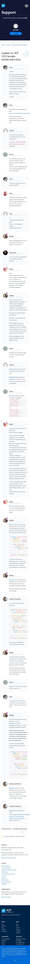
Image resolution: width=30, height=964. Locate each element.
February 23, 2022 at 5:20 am (16, 132)
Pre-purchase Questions (8, 874)
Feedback (4, 884)
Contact (18, 929)
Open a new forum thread (9, 858)
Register (13, 33)
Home (3, 45)
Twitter (3, 944)
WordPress (4, 940)
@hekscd (11, 377)
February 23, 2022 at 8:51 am (16, 349)
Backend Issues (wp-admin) (19, 45)
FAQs (17, 926)
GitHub (3, 942)
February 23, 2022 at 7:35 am (16, 254)
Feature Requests (6, 882)
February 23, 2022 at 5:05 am (16, 106)
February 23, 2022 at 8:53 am (16, 366)
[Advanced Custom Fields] (3, 5)
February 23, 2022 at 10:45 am (16, 716)
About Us (4, 926)
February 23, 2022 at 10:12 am (16, 683)
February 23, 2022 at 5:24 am (16, 155)
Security (18, 933)
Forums (8, 45)
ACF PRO (4, 876)
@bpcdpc (11, 579)
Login (19, 33)
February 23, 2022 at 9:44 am (16, 576)
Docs (17, 924)
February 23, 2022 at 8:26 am (16, 297)
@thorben (12, 396)
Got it (15, 960)
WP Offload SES (20, 944)
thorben (11, 130)
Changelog (4, 931)
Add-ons (4, 878)
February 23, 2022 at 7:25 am (16, 237)
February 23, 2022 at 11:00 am (16, 807)
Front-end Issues (6, 868)
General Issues (6, 866)
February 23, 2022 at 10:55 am (16, 785)
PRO (3, 924)
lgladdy (11, 236)
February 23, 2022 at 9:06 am (16, 392)
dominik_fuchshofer (15, 599)
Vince (10, 214)
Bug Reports (5, 880)
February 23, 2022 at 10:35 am (16, 698)
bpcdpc (11, 269)
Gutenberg (4, 872)
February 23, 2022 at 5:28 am (16, 194)
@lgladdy (11, 369)
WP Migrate (19, 940)
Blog (3, 927)
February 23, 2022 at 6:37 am (16, 215)
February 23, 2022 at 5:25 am (16, 180)
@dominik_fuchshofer (17, 659)
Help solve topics (6, 897)
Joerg (10, 67)
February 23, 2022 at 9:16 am (16, 503)
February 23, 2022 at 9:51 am (16, 600)
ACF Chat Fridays (6, 939)
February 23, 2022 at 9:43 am (16, 521)
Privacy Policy (18, 953)
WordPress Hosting (20, 939)
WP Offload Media (20, 942)
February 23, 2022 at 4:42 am (16, 68)
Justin (10, 193)
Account (3, 929)
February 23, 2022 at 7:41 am (16, 270)
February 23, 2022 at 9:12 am (16, 425)
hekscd (11, 154)
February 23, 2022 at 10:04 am (16, 654)
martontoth (12, 252)
